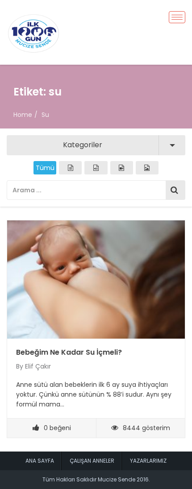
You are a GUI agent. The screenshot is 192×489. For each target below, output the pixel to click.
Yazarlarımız (148, 460)
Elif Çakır (38, 366)
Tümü (45, 167)
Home (22, 114)
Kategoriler (82, 145)
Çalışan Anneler (92, 460)
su (45, 114)
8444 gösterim (146, 427)
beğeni (57, 427)
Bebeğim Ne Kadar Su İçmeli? (69, 352)
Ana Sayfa (39, 460)
